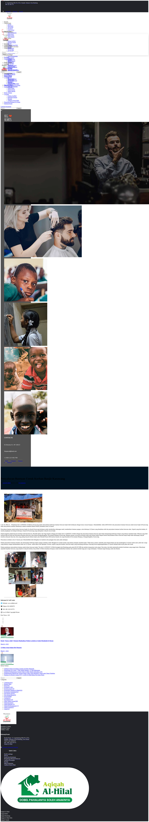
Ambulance (8, 682)
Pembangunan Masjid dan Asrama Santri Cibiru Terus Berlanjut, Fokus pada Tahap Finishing (29, 673)
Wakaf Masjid (9, 704)
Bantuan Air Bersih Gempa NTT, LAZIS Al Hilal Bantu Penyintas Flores (24, 675)
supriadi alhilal (7, 483)
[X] (3, 11)
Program (8, 696)
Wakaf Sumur (9, 707)
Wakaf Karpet (8, 702)
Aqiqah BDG (4, 814)
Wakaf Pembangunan (11, 706)
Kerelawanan (9, 689)
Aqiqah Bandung (5, 816)
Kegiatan (8, 687)
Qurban (7, 698)
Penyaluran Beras (10, 695)
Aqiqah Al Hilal (5, 811)
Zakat (6, 709)
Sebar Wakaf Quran (11, 701)
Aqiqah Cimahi (5, 820)
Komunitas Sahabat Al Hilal (13, 690)
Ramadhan (8, 699)
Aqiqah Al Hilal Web (6, 818)
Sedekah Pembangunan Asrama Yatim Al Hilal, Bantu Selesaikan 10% (23, 672)
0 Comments (22, 483)
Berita (7, 684)
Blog (7, 685)
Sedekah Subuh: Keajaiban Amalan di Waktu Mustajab (19, 668)
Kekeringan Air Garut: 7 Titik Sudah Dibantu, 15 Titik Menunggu (22, 670)
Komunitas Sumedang (11, 692)
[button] (74, 106)
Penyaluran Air (9, 693)
